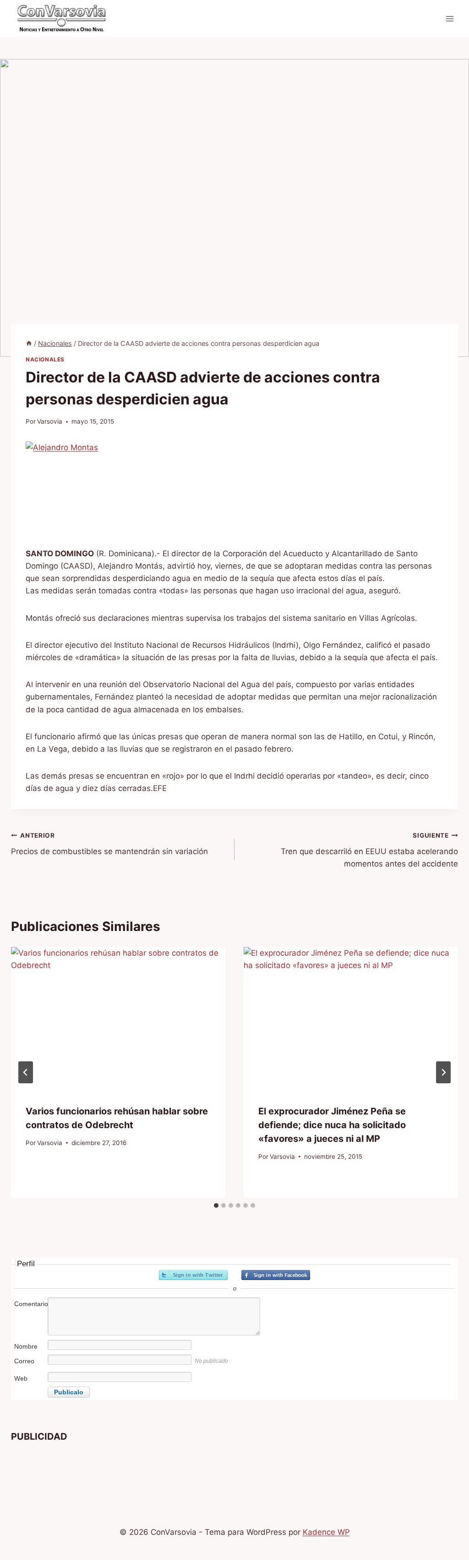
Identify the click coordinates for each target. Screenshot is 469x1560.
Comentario (30, 1303)
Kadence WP (326, 1532)
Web (20, 1378)
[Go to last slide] (25, 1072)
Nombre (26, 1346)
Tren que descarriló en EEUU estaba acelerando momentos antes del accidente (369, 850)
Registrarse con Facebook (275, 1275)
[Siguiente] (443, 1072)
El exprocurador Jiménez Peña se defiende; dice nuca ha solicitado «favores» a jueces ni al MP (332, 1125)
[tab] (216, 1205)
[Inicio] (29, 343)
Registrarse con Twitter (193, 1275)
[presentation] (118, 1018)
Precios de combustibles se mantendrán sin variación (109, 844)
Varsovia (49, 421)
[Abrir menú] (449, 18)
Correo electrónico (30, 1365)
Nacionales (45, 359)
